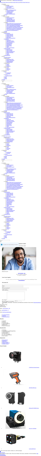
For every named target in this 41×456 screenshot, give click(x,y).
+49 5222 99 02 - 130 (21, 273)
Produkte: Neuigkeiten (6, 342)
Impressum (4, 315)
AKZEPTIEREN (3, 455)
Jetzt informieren (21, 280)
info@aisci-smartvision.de (18, 0)
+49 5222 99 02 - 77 (5, 310)
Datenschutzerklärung (37, 302)
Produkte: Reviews (5, 343)
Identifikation (4, 340)
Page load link (2, 452)
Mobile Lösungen (5, 341)
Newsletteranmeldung (6, 314)
